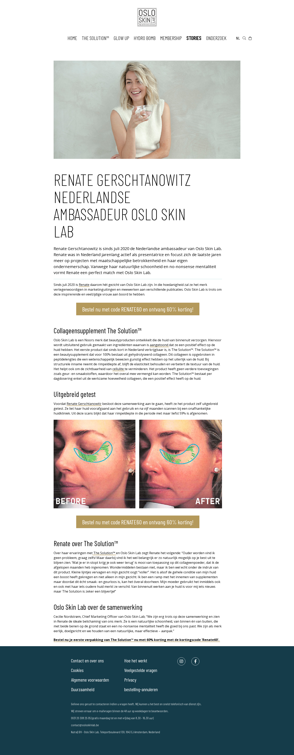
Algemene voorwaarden (90, 680)
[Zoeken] (244, 38)
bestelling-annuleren (141, 689)
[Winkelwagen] (250, 38)
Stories (193, 38)
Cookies (77, 670)
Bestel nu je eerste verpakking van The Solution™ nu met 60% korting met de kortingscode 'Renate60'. (137, 640)
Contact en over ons (87, 660)
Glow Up (121, 38)
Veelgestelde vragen (140, 670)
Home (72, 38)
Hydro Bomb (145, 38)
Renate (84, 284)
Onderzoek (216, 38)
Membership (171, 38)
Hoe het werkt (135, 660)
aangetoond (159, 345)
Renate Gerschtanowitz (84, 404)
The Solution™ (95, 38)
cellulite (118, 369)
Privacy (130, 680)
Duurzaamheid (82, 689)
